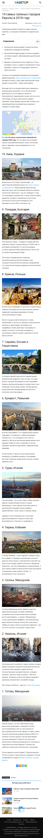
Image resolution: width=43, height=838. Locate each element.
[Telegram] (23, 766)
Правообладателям (31, 822)
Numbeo (13, 777)
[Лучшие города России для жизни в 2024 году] (7, 800)
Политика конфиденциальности (14, 822)
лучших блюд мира (33, 685)
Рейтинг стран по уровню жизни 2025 (26, 789)
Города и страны (14, 8)
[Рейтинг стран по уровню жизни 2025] (7, 791)
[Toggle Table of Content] (36, 41)
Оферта (32, 820)
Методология (36, 26)
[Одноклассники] (20, 766)
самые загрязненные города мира (28, 78)
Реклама (25, 820)
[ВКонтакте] (17, 766)
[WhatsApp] (25, 766)
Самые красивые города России (25, 808)
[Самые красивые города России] (7, 810)
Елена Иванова (12, 23)
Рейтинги (5, 8)
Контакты (21, 824)
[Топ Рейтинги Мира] (21, 2)
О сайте (9, 820)
